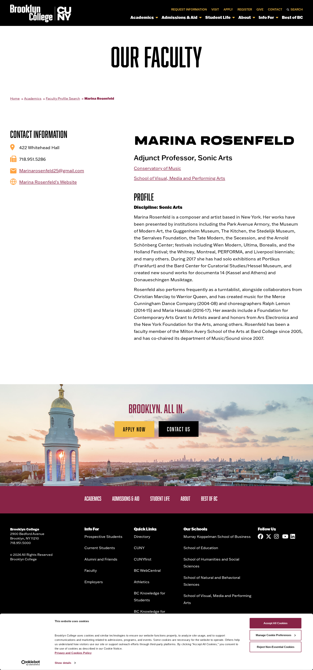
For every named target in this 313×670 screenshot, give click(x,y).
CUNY (139, 547)
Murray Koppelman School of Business (217, 536)
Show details (63, 662)
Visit (215, 9)
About (244, 17)
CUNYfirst (142, 559)
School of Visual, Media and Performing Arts (179, 178)
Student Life (218, 17)
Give (259, 9)
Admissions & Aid (179, 17)
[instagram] (276, 536)
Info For (266, 17)
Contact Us (178, 429)
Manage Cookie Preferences (273, 634)
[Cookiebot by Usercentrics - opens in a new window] (31, 663)
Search (297, 9)
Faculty (90, 570)
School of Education (200, 547)
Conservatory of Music (157, 168)
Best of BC (292, 17)
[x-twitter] (268, 536)
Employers (93, 581)
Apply (228, 9)
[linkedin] (293, 536)
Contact (275, 9)
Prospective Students (103, 536)
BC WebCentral (147, 570)
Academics (142, 17)
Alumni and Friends (100, 559)
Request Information (189, 9)
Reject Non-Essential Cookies (275, 646)
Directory (142, 536)
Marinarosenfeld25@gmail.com (51, 170)
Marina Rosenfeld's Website (48, 182)
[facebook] (260, 536)
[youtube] (285, 536)
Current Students (99, 547)
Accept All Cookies (275, 623)
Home (15, 98)
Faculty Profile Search (63, 98)
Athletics (141, 581)
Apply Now (134, 429)
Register (244, 9)
